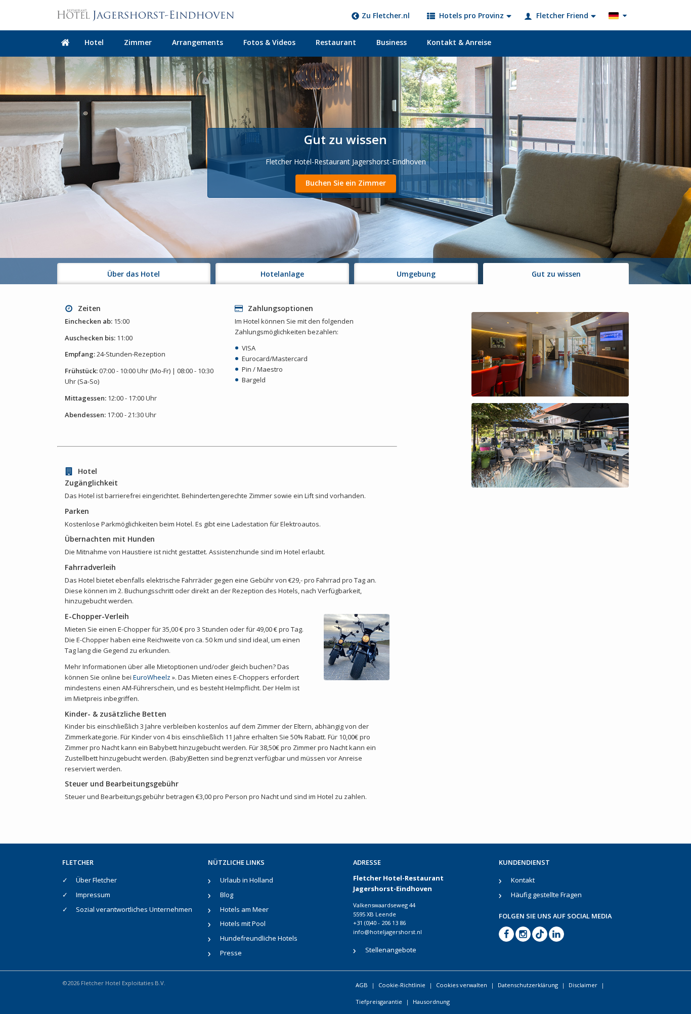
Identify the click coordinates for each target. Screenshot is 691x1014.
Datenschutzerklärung (528, 985)
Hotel (94, 42)
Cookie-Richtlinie (401, 985)
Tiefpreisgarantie (379, 1001)
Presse (231, 952)
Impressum (93, 894)
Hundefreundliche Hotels (258, 938)
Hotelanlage (282, 274)
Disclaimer (583, 985)
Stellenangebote (390, 949)
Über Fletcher (96, 880)
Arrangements (197, 42)
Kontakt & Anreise (459, 42)
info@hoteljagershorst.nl (387, 932)
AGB (362, 985)
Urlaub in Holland (246, 880)
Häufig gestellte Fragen (546, 894)
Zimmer (138, 42)
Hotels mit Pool (243, 923)
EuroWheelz (152, 677)
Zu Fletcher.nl (386, 15)
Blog (226, 894)
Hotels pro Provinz (471, 15)
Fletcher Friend (562, 15)
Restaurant (336, 42)
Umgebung (416, 274)
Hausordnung (431, 1001)
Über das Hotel (133, 274)
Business (391, 42)
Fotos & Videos (269, 42)
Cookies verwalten (461, 985)
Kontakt (523, 880)
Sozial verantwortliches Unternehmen (134, 909)
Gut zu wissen (556, 274)
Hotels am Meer (244, 909)
